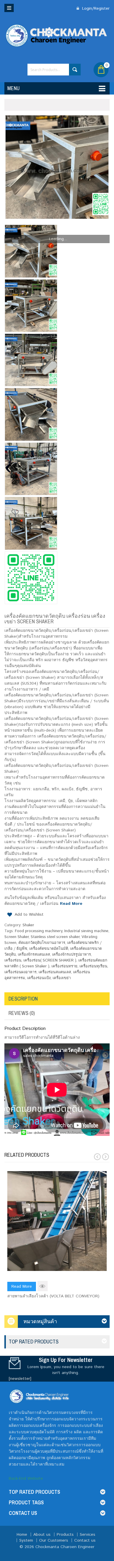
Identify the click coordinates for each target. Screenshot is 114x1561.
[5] (31, 360)
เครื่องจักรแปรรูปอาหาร (71, 954)
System (26, 1540)
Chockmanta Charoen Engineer (64, 1547)
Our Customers (53, 1540)
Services (87, 1535)
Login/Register (95, 8)
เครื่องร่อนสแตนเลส (55, 972)
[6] (31, 305)
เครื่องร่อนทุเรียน (93, 966)
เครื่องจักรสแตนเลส (34, 954)
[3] (31, 468)
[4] (31, 414)
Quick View (42, 1286)
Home (22, 1535)
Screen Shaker (16, 937)
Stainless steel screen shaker (55, 937)
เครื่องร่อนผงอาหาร (20, 972)
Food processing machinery (38, 931)
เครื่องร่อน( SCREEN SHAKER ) (49, 960)
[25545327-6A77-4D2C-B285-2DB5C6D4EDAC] (31, 577)
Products (65, 1535)
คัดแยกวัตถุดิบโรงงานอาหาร (41, 943)
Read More (71, 904)
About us (42, 1535)
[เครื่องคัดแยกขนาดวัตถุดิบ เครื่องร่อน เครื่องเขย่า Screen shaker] (57, 167)
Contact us (85, 1540)
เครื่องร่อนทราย (64, 966)
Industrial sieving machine (86, 931)
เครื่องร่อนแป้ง (39, 978)
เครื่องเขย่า (62, 978)
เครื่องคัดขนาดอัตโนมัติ (48, 949)
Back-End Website (26, 1478)
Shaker (28, 925)
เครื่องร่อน (12, 960)
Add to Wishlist (29, 914)
